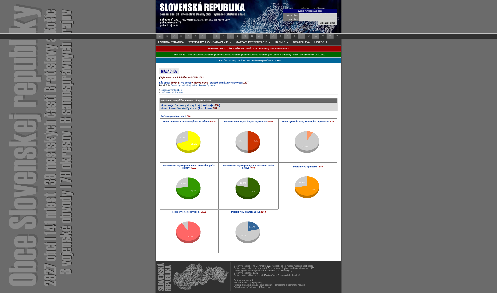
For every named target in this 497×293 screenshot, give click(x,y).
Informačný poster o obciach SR (274, 48)
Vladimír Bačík (241, 282)
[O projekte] (256, 282)
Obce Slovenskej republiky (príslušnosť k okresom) (266, 54)
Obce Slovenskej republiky (228, 54)
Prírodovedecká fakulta (245, 287)
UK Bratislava (264, 287)
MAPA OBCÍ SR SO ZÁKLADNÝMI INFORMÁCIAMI (232, 48)
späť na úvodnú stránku (173, 92)
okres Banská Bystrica (204, 85)
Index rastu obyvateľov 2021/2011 (309, 54)
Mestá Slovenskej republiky (201, 54)
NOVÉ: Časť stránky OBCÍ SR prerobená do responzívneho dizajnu (248, 60)
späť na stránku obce (172, 90)
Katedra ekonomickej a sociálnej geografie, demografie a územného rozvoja (269, 285)
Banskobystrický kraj (181, 85)
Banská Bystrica (186, 108)
